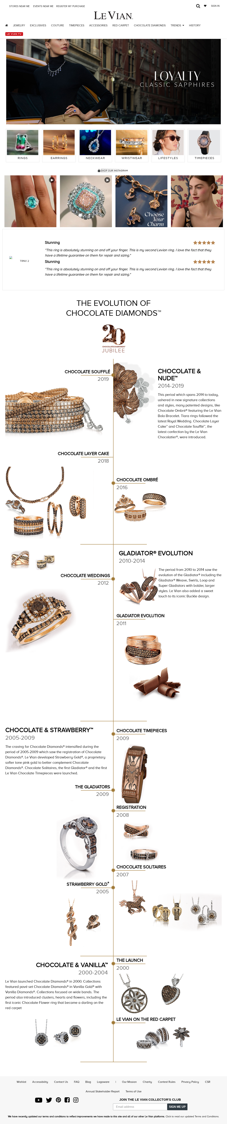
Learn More (30, 201)
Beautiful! (53, 242)
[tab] (22, 145)
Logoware (103, 1082)
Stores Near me (19, 6)
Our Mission (129, 1082)
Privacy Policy (190, 1082)
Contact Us (61, 1082)
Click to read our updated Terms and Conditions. (192, 1116)
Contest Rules (166, 1082)
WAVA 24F (24, 261)
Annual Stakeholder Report (103, 1091)
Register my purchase (71, 6)
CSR (207, 1082)
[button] (12, 79)
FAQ (76, 1082)
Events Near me (42, 6)
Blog (88, 1082)
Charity (147, 1082)
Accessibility (40, 1082)
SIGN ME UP (177, 1106)
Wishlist (21, 1082)
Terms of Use (134, 1091)
